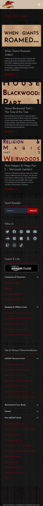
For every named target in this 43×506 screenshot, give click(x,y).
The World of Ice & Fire (15, 375)
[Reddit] (35, 238)
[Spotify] (21, 231)
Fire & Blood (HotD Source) (17, 370)
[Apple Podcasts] (14, 238)
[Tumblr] (28, 238)
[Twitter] (7, 231)
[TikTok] (21, 245)
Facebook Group (12, 283)
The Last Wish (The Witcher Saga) (20, 429)
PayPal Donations (12, 299)
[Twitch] (7, 245)
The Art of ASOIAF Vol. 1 (16, 386)
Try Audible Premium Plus (16, 329)
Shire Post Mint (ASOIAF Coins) (19, 318)
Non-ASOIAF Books (13, 418)
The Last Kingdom (12, 434)
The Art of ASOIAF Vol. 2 (16, 392)
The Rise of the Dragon (15, 364)
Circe (7, 478)
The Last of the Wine (14, 473)
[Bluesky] (21, 238)
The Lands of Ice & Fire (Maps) (18, 381)
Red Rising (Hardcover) (15, 424)
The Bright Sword (12, 456)
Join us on (13, 294)
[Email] (35, 231)
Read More (9, 74)
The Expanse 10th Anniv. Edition (19, 445)
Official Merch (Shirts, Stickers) (18, 313)
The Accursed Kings (13, 440)
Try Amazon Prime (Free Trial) (18, 335)
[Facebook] (14, 231)
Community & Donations (15, 277)
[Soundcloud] (7, 238)
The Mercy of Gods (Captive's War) (20, 451)
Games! (8, 411)
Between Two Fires (13, 467)
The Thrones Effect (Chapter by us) (20, 397)
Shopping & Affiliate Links (16, 307)
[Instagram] (14, 245)
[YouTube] (28, 231)
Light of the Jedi (12, 462)
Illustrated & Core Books (15, 405)
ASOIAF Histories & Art (15, 359)
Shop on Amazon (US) (15, 324)
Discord (8, 288)
